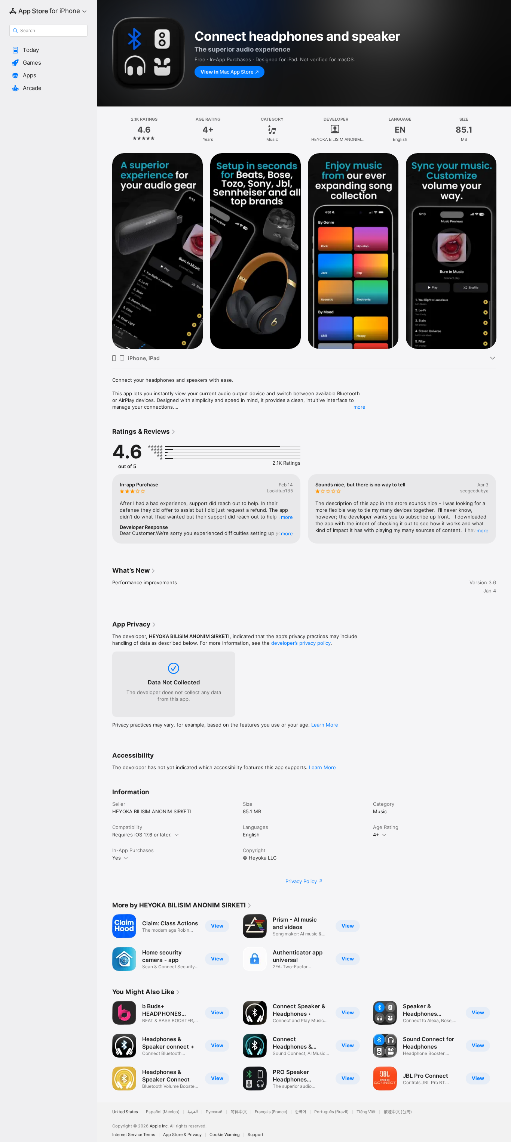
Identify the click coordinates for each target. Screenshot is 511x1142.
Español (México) (163, 1112)
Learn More (324, 725)
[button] (48, 50)
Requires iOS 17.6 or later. (142, 835)
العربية (192, 1112)
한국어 (300, 1112)
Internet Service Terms (133, 1135)
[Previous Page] (105, 509)
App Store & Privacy (182, 1135)
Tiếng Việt (366, 1112)
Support (255, 1135)
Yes (116, 858)
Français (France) (271, 1112)
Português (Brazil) (331, 1112)
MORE (287, 517)
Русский (214, 1112)
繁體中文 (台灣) (397, 1112)
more (359, 407)
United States (125, 1112)
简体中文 (238, 1112)
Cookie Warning (224, 1135)
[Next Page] (503, 509)
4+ (376, 835)
